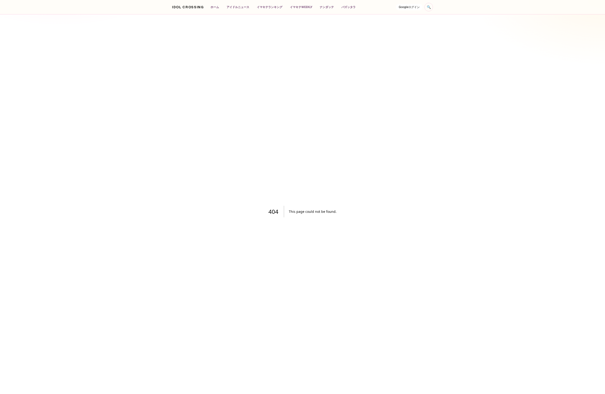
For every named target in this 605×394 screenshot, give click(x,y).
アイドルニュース (238, 7)
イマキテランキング (269, 7)
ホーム (215, 7)
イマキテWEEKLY (301, 7)
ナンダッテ (327, 7)
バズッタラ (348, 7)
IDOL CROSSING (188, 7)
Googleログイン (409, 7)
